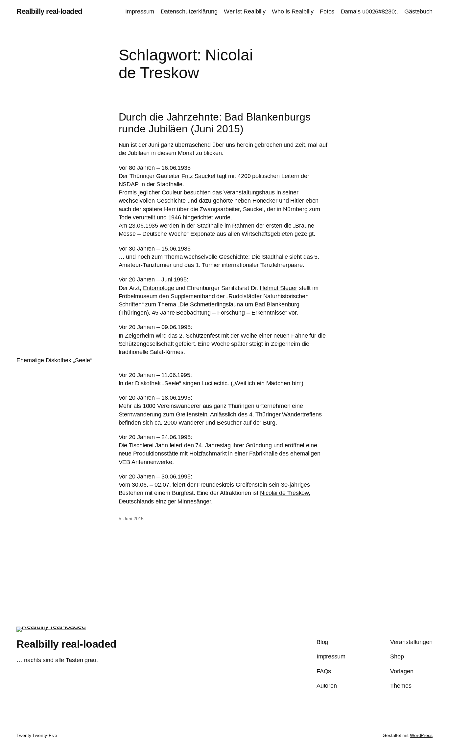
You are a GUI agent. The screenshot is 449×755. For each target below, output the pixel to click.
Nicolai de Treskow (284, 493)
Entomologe (158, 288)
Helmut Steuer (278, 288)
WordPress (421, 735)
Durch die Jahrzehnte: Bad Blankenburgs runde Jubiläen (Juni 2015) (215, 123)
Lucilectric (214, 383)
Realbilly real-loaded (49, 11)
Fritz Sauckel (198, 176)
